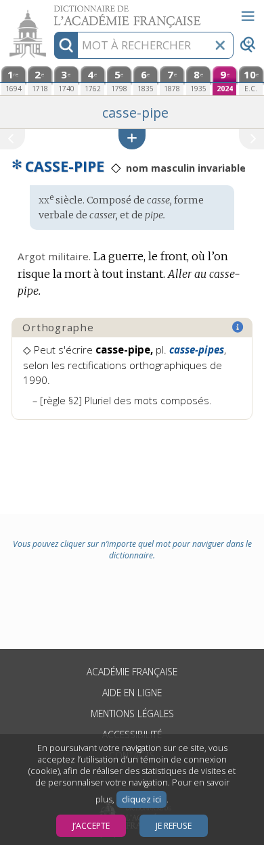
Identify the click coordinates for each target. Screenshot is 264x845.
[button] (132, 139)
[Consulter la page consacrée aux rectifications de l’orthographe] (238, 327)
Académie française (132, 671)
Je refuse (174, 825)
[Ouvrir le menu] (248, 16)
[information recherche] (66, 45)
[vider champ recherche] (220, 45)
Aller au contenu (52, 12)
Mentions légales (132, 713)
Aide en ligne (132, 692)
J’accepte (91, 825)
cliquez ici (141, 799)
